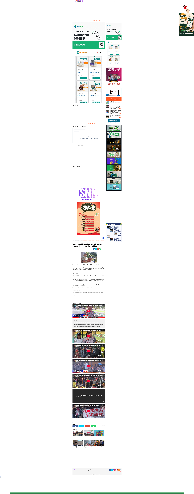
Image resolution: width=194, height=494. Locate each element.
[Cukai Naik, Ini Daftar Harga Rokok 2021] (107, 116)
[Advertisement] (97, 12)
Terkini (111, 1)
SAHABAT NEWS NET (76, 0)
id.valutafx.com (117, 122)
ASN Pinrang (76, 242)
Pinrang (85, 242)
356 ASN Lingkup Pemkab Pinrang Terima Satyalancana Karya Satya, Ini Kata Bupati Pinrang (117, 239)
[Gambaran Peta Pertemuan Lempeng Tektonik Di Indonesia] (107, 102)
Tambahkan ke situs (111, 122)
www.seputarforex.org (97, 20)
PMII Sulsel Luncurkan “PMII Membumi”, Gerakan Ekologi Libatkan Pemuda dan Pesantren (119, 236)
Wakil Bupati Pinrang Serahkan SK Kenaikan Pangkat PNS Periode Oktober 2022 (93, 240)
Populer (115, 1)
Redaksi (95, 469)
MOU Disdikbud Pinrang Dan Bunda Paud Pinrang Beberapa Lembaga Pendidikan (86, 322)
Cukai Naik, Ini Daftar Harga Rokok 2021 (115, 116)
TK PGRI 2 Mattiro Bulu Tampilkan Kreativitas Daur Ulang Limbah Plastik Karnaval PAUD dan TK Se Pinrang (115, 112)
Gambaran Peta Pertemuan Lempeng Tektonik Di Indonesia (115, 102)
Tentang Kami (89, 469)
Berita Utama (107, 1)
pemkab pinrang (81, 242)
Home (73, 242)
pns (86, 242)
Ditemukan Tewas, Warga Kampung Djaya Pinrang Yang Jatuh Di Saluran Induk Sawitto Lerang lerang (88, 324)
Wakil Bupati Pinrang (91, 242)
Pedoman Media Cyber (104, 469)
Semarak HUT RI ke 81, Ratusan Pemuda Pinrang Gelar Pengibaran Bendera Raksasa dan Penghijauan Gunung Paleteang (119, 233)
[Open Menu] (1, 1)
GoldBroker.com (91, 123)
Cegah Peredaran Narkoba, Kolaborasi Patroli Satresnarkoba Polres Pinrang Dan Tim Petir (117, 230)
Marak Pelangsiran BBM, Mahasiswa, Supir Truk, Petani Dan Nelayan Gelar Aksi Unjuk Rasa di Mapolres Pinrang (115, 107)
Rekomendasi (119, 1)
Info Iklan (88, 470)
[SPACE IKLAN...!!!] (186, 35)
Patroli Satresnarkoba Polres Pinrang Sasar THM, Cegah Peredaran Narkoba (114, 227)
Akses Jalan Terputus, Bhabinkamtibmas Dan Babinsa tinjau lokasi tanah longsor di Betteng (87, 326)
